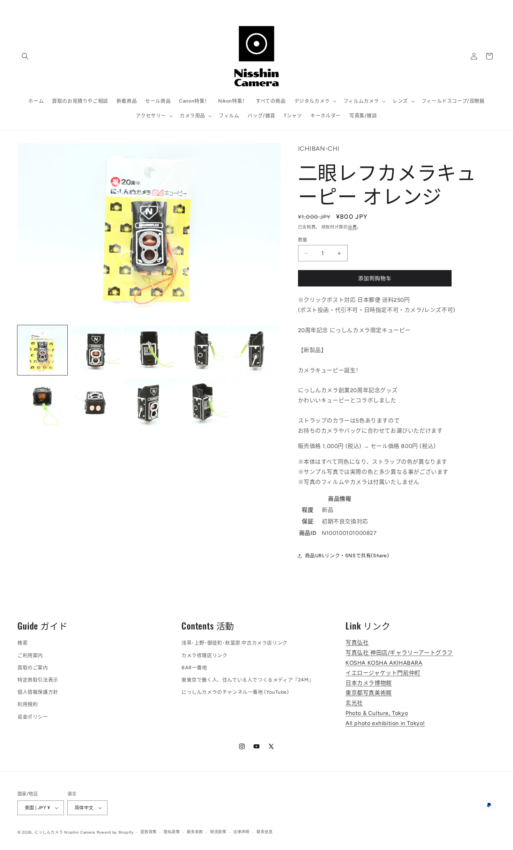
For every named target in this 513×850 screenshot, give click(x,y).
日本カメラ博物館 (368, 683)
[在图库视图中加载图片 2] (96, 350)
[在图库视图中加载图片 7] (96, 403)
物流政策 (218, 832)
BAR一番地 (194, 668)
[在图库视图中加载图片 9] (202, 403)
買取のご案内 (32, 668)
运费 (352, 227)
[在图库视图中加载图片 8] (149, 403)
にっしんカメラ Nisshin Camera (65, 832)
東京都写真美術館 (368, 693)
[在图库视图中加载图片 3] (149, 350)
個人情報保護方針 (37, 692)
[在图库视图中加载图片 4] (202, 350)
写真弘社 (357, 643)
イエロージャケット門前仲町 (383, 673)
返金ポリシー (32, 717)
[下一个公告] (349, 7)
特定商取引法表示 (37, 680)
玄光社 (354, 703)
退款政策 (148, 832)
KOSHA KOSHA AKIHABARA (384, 662)
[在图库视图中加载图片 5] (256, 350)
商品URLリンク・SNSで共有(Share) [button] (347, 556)
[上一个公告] (163, 7)
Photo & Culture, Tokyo (376, 713)
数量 (302, 239)
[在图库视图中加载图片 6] (42, 403)
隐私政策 (172, 832)
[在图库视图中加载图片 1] (42, 350)
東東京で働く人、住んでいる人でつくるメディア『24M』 (247, 680)
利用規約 (27, 705)
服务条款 (195, 832)
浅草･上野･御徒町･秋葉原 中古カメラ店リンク (234, 643)
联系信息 (264, 832)
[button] (25, 56)
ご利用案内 (30, 655)
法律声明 (241, 832)
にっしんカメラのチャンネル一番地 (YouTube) (235, 692)
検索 (22, 643)
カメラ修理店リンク (204, 655)
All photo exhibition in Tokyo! (385, 723)
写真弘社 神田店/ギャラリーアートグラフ (399, 652)
